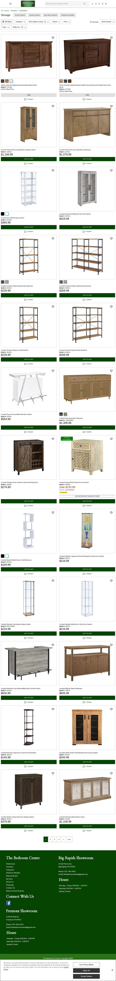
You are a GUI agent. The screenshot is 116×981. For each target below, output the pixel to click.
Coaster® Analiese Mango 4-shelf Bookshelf (14, 350)
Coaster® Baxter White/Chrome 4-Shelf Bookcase (16, 560)
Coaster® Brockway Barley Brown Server (72, 817)
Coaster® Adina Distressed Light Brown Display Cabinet (18, 150)
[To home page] (28, 3)
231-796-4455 (70, 871)
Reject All (86, 970)
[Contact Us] (102, 3)
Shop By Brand (12, 876)
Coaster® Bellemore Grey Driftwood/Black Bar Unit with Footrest (20, 688)
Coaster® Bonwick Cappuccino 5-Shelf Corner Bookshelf (18, 753)
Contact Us (10, 888)
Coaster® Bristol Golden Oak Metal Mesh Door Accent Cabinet (78, 753)
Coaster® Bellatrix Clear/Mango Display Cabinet (16, 624)
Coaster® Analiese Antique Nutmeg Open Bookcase (17, 286)
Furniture (14, 10)
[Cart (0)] (106, 3)
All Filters (8, 22)
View (28, 95)
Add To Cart (28, 159)
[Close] (112, 970)
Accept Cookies (86, 976)
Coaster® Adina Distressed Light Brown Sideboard (75, 150)
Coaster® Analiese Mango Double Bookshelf (73, 350)
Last (69, 839)
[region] (58, 970)
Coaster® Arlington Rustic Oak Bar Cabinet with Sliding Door (19, 482)
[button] (10, 3)
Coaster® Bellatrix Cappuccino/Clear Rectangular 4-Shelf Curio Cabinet (81, 556)
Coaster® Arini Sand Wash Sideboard (71, 418)
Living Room (23, 10)
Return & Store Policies (15, 891)
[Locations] (99, 3)
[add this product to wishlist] (53, 37)
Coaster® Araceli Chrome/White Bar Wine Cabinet (16, 414)
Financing (10, 885)
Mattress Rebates (13, 873)
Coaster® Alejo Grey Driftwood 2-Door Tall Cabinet (75, 214)
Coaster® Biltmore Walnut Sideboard (70, 688)
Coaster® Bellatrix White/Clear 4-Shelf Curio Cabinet (75, 624)
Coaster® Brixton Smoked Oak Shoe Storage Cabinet (17, 817)
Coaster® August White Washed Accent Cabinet (74, 482)
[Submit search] (84, 4)
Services (9, 879)
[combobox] (20, 21)
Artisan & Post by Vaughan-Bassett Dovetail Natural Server (19, 85)
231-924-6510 (17, 924)
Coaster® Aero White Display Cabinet (12, 218)
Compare (30, 99)
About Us (10, 882)
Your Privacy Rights (86, 964)
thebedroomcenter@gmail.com (76, 874)
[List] (95, 3)
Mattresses (10, 864)
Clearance (10, 870)
